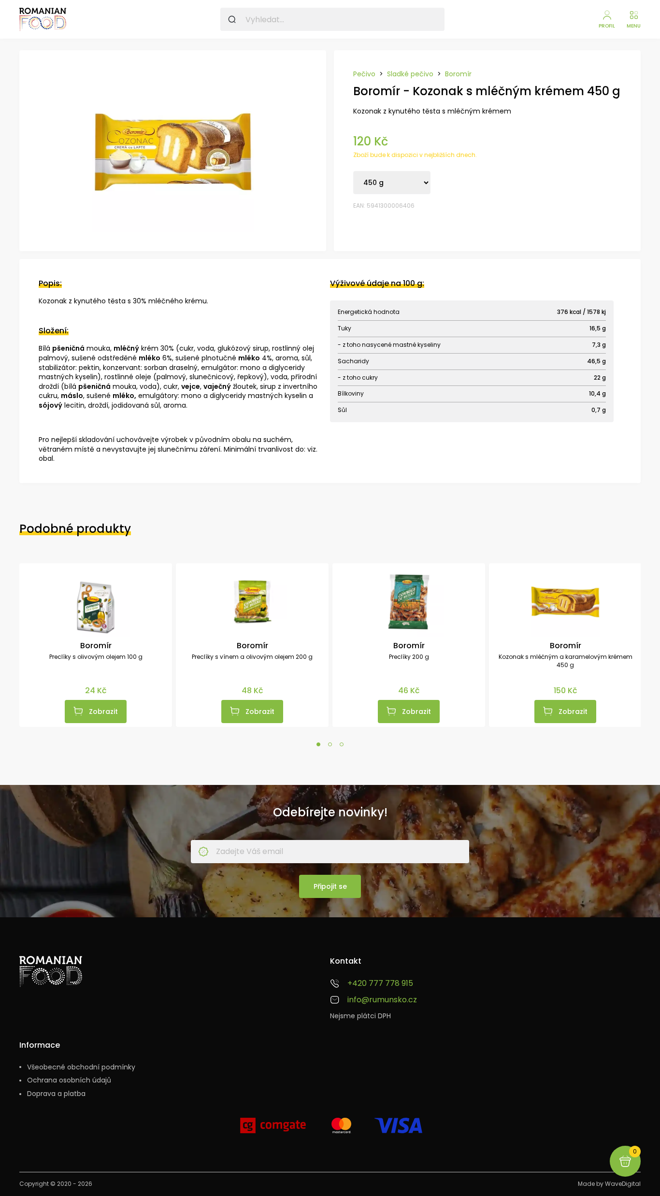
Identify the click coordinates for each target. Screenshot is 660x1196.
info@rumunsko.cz (382, 1000)
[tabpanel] (95, 645)
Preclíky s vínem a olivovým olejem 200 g (252, 657)
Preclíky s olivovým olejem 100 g (96, 657)
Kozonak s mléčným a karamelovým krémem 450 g (565, 661)
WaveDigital (623, 1184)
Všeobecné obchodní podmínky (81, 1067)
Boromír (458, 74)
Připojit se (330, 886)
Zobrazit (103, 711)
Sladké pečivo (410, 74)
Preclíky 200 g (409, 657)
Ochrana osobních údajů (69, 1080)
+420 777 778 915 (380, 983)
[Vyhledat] (232, 19)
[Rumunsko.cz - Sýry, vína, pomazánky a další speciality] (42, 19)
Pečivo (364, 74)
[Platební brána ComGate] (273, 1129)
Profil (607, 25)
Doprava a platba (56, 1093)
